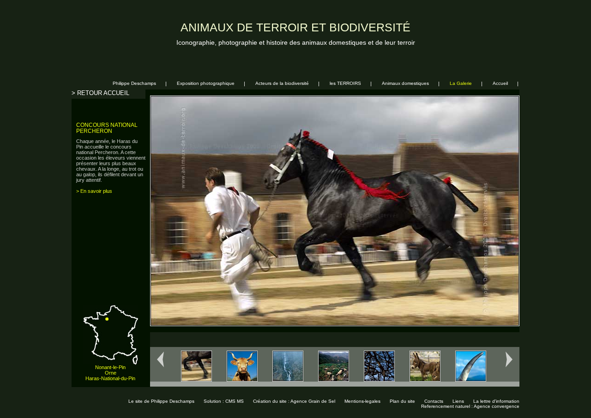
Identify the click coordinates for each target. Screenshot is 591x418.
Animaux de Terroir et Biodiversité (295, 27)
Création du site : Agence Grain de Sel (294, 401)
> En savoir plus (94, 191)
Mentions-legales (362, 401)
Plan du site (402, 401)
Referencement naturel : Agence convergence (470, 406)
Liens (458, 401)
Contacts (433, 401)
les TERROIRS (345, 83)
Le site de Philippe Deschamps (161, 401)
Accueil (500, 83)
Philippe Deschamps (134, 83)
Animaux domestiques (405, 83)
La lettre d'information (496, 401)
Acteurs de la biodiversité (282, 83)
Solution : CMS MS (224, 401)
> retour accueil (100, 93)
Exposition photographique (206, 83)
